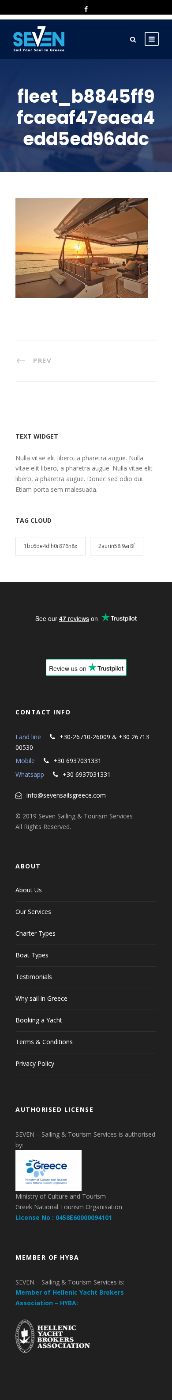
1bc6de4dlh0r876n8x (50, 546)
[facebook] (86, 9)
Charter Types (35, 933)
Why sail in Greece (41, 998)
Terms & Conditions (44, 1041)
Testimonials (33, 976)
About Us (28, 890)
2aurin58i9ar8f (116, 546)
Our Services (33, 911)
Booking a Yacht (38, 1020)
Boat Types (32, 955)
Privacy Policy (34, 1063)
